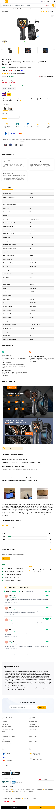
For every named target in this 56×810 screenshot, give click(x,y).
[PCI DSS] (5, 782)
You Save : (17, 70)
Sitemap (4, 731)
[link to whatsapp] (24, 42)
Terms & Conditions (7, 798)
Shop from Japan (25, 789)
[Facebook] (3, 802)
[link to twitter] (32, 42)
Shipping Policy (6, 739)
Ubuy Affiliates (33, 741)
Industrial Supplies (12, 8)
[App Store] (6, 773)
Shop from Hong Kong (37, 789)
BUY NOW (42, 807)
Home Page (4, 8)
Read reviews (48, 591)
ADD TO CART (14, 807)
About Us (4, 721)
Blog (30, 739)
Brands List (32, 724)
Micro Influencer (6, 741)
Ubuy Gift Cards (33, 736)
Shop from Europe (28, 791)
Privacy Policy (18, 798)
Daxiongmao (5, 11)
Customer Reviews (34, 726)
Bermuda (44, 779)
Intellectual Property (7, 729)
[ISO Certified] (16, 782)
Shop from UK (15, 789)
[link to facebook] (28, 42)
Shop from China (7, 791)
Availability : (5, 76)
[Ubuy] (6, 1)
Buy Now (22, 141)
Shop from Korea (48, 789)
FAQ (30, 731)
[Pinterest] (14, 802)
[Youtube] (8, 802)
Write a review (6, 558)
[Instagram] (5, 802)
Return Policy (32, 729)
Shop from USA (6, 789)
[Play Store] (15, 773)
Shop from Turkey (17, 791)
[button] (51, 2)
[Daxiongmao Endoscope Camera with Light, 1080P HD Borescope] (28, 28)
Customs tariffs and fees (8, 736)
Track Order (5, 734)
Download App (33, 721)
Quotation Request (7, 726)
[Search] (53, 5)
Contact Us (5, 724)
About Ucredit (32, 734)
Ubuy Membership (6, 744)
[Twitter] (11, 802)
